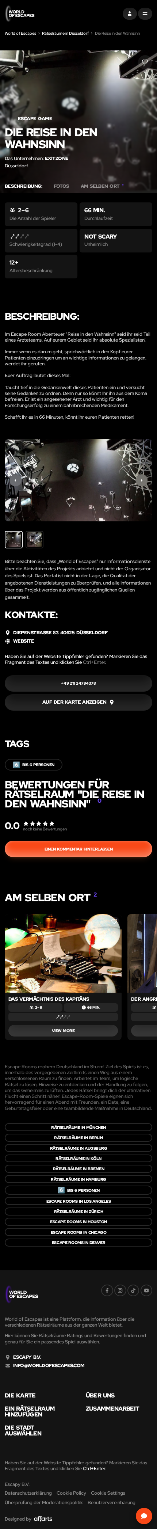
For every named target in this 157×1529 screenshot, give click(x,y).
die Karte (20, 1395)
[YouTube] (147, 1291)
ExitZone (57, 158)
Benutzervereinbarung (111, 1502)
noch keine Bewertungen (45, 829)
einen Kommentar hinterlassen (79, 849)
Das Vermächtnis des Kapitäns (48, 999)
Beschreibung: (23, 186)
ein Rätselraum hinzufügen (29, 1412)
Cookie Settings (108, 1493)
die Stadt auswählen (23, 1431)
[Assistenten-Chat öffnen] (144, 1516)
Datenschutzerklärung (28, 1493)
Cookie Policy (71, 1493)
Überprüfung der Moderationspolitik (44, 1502)
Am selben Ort (102, 186)
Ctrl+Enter (94, 662)
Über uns (100, 1395)
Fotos (61, 186)
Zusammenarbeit (112, 1408)
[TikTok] (133, 1291)
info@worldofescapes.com (49, 1366)
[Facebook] (107, 1291)
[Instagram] (120, 1291)
